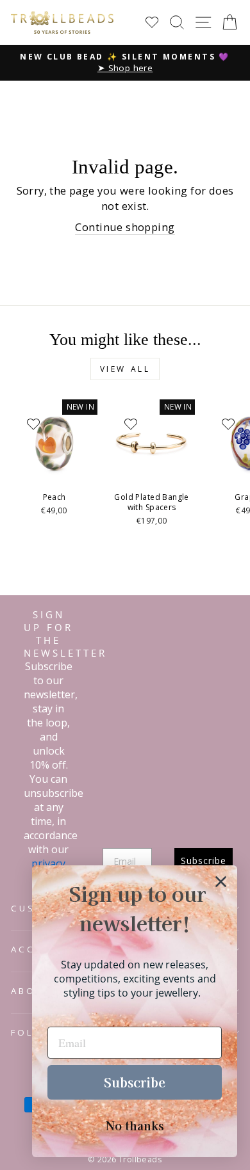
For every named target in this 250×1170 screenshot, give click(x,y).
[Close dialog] (221, 881)
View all (125, 369)
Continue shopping (124, 227)
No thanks (135, 1125)
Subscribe (134, 1082)
